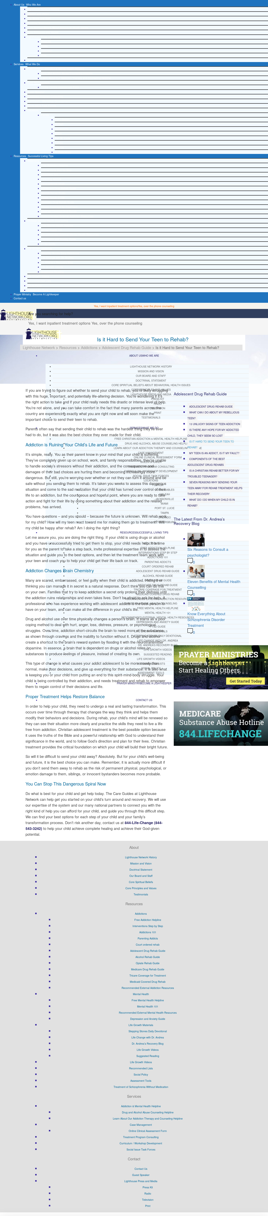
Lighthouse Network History (43, 9)
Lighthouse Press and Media (43, 37)
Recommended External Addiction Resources (67, 216)
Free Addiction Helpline (54, 165)
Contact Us (141, 1169)
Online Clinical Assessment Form (60, 87)
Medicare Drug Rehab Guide (57, 202)
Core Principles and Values (42, 32)
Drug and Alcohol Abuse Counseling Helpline (67, 73)
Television (47, 51)
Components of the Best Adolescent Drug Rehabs (206, 462)
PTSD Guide (48, 244)
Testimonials (34, 60)
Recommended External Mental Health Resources (70, 234)
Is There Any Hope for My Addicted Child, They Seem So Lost (213, 432)
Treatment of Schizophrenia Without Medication (141, 1087)
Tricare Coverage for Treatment (59, 207)
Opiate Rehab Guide (53, 197)
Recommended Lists (39, 281)
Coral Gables (62, 119)
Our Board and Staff (38, 18)
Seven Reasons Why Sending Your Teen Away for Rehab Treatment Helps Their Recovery (214, 488)
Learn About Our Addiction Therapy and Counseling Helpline (76, 78)
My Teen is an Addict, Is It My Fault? (214, 453)
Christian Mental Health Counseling (47, 221)
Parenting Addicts (51, 179)
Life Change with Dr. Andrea (57, 257)
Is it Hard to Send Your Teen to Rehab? (210, 444)
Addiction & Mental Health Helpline (141, 1106)
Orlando (59, 147)
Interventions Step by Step (56, 170)
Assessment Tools (37, 290)
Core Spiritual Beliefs (141, 882)
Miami (58, 133)
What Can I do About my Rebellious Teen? (213, 415)
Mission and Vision (38, 14)
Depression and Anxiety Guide (58, 239)
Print (43, 55)
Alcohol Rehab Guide (53, 193)
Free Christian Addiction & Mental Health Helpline (55, 69)
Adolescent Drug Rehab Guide (58, 188)
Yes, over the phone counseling (156, 306)
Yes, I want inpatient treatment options (116, 306)
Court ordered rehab (53, 184)
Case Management (38, 82)
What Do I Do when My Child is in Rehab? (211, 502)
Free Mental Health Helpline (57, 225)
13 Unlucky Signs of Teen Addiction (214, 424)
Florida (45, 115)
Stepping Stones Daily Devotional (60, 253)
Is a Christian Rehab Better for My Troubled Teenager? (213, 473)
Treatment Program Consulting (45, 96)
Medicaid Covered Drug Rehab (59, 211)
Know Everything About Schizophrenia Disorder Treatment (206, 619)
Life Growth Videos (52, 267)
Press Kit (46, 41)
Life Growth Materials (39, 248)
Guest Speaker (36, 92)
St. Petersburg (63, 152)
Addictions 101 (49, 174)
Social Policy (34, 285)
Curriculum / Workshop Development (48, 101)
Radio (44, 46)
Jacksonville (62, 129)
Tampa (59, 142)
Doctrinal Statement (38, 23)
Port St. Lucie (62, 138)
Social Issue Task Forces (41, 106)
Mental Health (141, 994)
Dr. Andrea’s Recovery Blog (57, 262)
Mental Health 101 (51, 230)
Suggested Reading (52, 271)
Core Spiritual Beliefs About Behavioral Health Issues (57, 27)
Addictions (33, 160)
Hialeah (59, 124)
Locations (32, 110)
